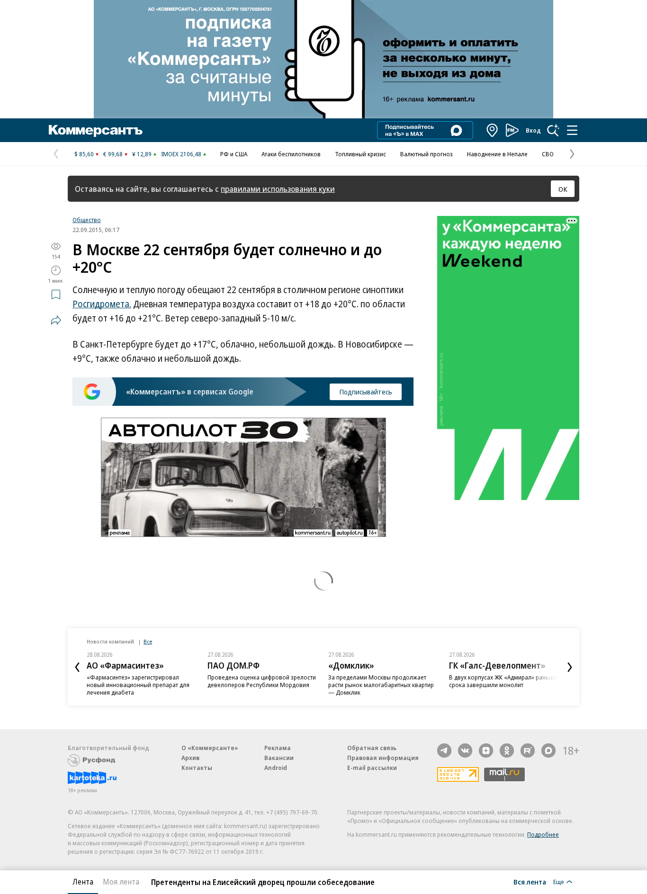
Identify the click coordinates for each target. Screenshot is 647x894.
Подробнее (543, 834)
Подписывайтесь (365, 391)
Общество (86, 219)
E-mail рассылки (372, 767)
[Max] (548, 750)
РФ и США (233, 154)
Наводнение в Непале (497, 154)
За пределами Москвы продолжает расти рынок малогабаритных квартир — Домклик (381, 685)
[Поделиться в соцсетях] (56, 320)
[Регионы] (492, 130)
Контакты (196, 767)
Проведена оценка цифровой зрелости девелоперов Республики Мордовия (261, 681)
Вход (533, 130)
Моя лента (121, 881)
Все (148, 641)
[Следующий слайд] (569, 667)
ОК (562, 189)
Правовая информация (383, 757)
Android (275, 767)
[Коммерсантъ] (96, 130)
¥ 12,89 (142, 154)
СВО (548, 154)
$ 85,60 (84, 154)
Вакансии (279, 757)
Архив (190, 757)
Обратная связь (371, 747)
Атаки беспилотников (291, 154)
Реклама (277, 747)
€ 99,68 (113, 154)
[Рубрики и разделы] (572, 130)
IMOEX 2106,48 (181, 154)
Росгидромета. (101, 304)
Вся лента (529, 881)
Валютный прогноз (426, 154)
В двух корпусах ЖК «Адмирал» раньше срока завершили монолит (503, 681)
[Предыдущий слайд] (77, 667)
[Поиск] (553, 130)
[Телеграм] (444, 750)
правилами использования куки (278, 188)
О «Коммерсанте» (209, 747)
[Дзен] (486, 750)
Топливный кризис (360, 154)
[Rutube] (528, 750)
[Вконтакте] (465, 750)
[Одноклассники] (507, 750)
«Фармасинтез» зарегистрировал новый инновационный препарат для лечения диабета (138, 685)
